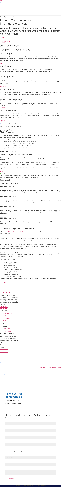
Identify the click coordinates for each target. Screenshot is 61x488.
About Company (5, 292)
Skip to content (4, 1)
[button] (30, 15)
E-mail (24, 451)
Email (1, 344)
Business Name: (9, 427)
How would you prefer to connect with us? (17, 448)
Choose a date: (9, 454)
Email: (6, 441)
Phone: (6, 434)
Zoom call (18, 451)
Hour (6, 461)
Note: (6, 468)
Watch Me (5, 41)
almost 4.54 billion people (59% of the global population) (21, 231)
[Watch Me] (0, 39)
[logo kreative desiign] (13, 3)
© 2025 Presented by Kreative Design (50, 367)
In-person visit (10, 451)
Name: (6, 420)
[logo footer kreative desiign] (4, 363)
